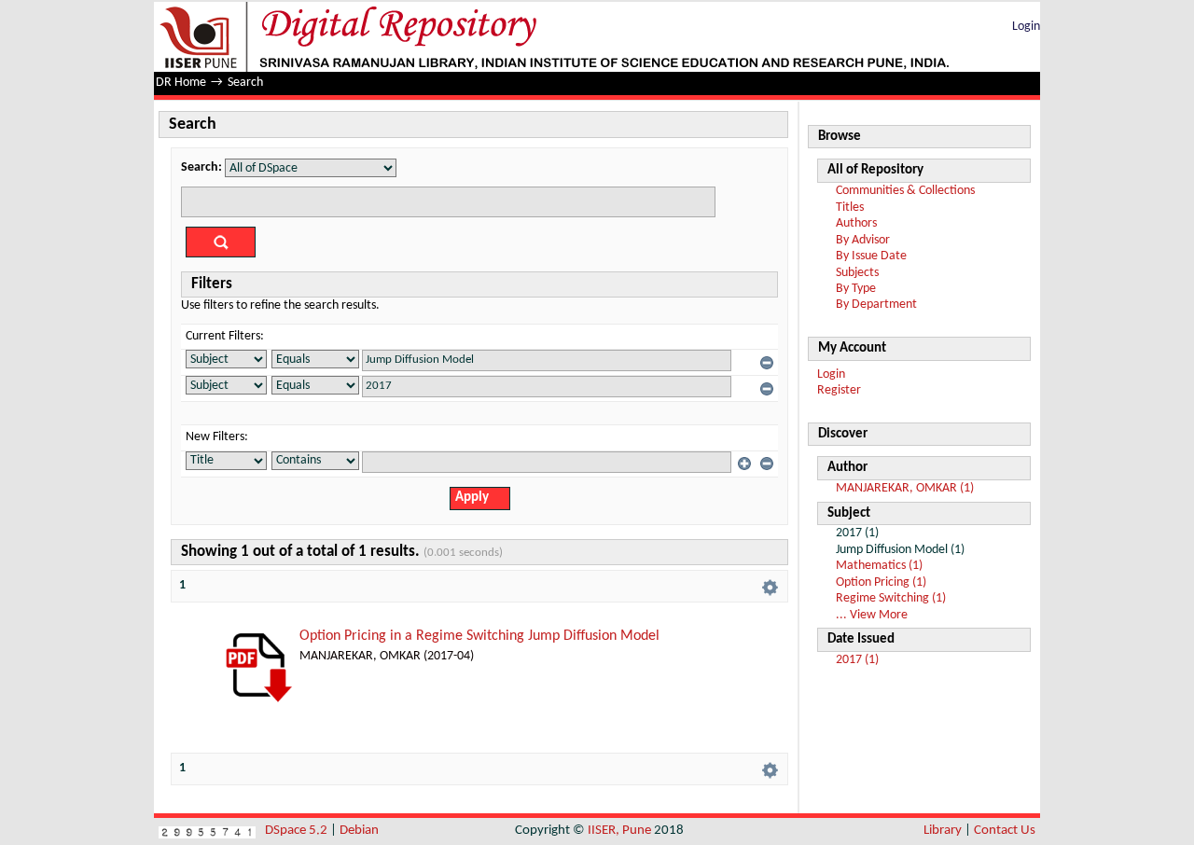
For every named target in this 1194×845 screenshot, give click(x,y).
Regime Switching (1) (891, 598)
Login (1026, 27)
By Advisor (863, 240)
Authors (856, 223)
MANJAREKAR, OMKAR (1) (905, 488)
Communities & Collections (905, 191)
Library (942, 831)
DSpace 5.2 (297, 831)
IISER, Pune (619, 831)
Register (839, 390)
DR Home (181, 82)
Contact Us (1004, 831)
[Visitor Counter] (207, 830)
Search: (201, 167)
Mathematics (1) (879, 566)
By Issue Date (871, 256)
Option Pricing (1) (881, 582)
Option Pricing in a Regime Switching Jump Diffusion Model (479, 636)
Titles (850, 207)
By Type (856, 289)
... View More (872, 615)
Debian (359, 831)
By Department (876, 304)
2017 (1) (857, 660)
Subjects (857, 273)
